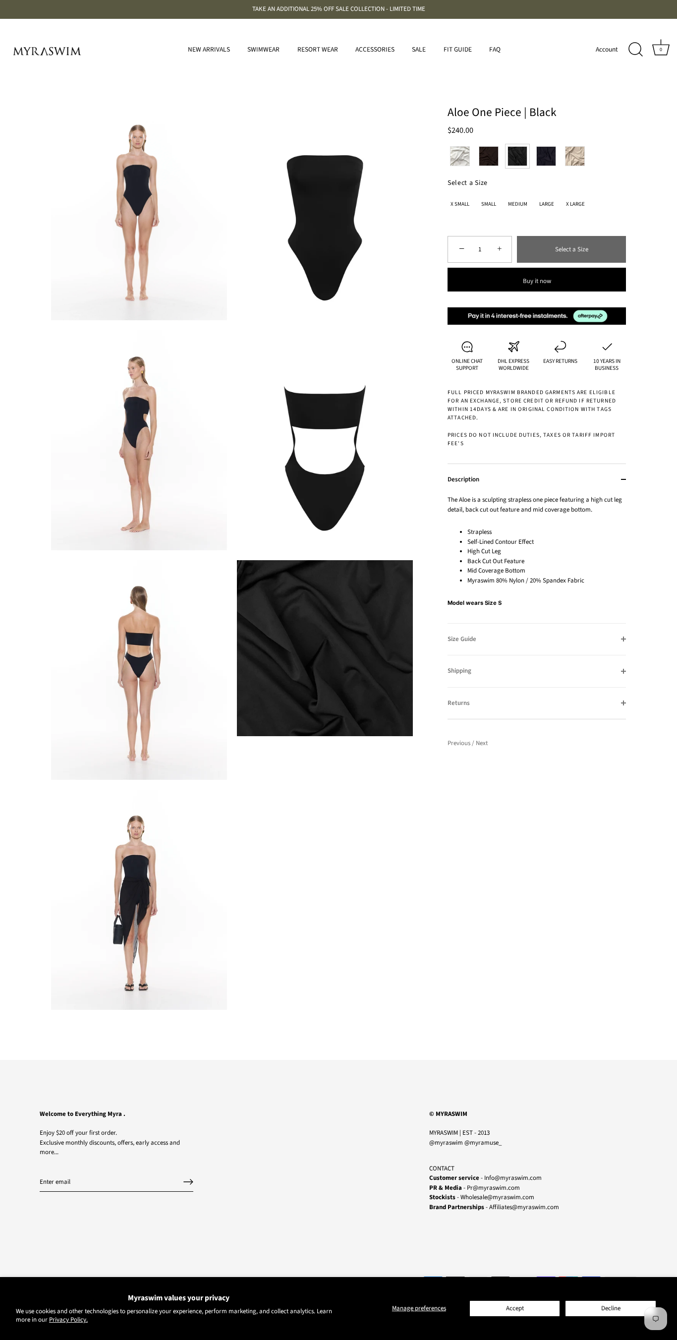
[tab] (537, 559)
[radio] (460, 156)
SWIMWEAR (263, 49)
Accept (515, 1308)
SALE (419, 49)
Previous (460, 743)
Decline (611, 1308)
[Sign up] (188, 1182)
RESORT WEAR (317, 49)
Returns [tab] (459, 703)
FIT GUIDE (458, 49)
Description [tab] (463, 479)
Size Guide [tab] (462, 639)
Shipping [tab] (459, 670)
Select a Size (468, 183)
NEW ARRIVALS (209, 49)
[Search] (635, 49)
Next (482, 743)
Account (607, 49)
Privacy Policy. (68, 1319)
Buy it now (537, 281)
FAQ (495, 49)
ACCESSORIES (375, 49)
